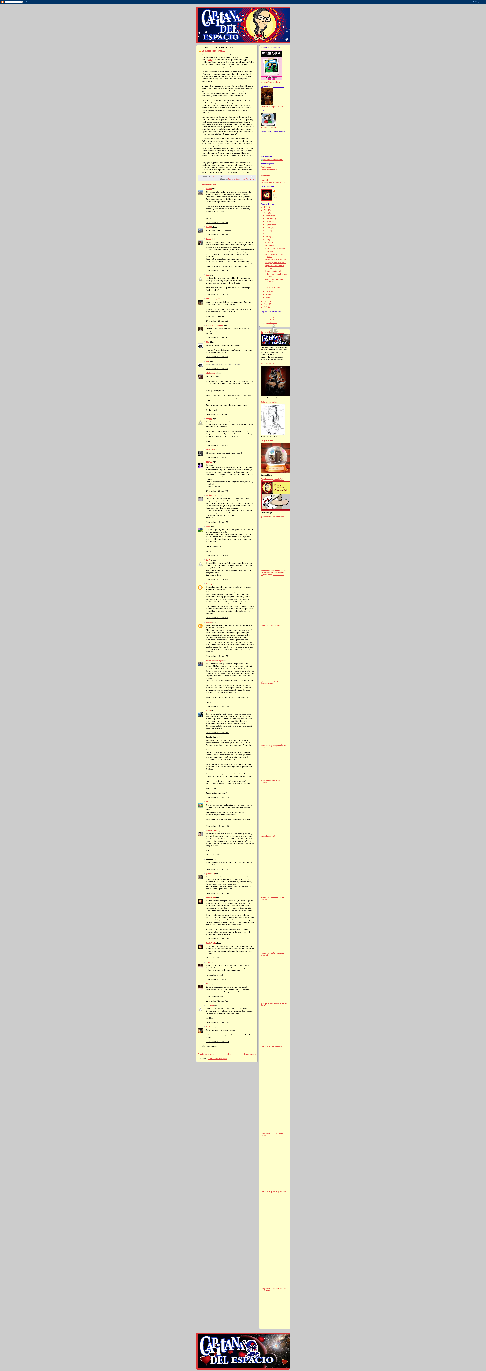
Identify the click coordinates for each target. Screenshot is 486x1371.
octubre (269, 222)
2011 (266, 210)
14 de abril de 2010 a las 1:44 (217, 294)
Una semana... (270, 245)
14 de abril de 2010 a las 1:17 (217, 223)
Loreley (209, 584)
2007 (266, 307)
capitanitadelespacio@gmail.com (273, 182)
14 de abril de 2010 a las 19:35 (217, 958)
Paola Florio (211, 898)
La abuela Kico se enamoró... (276, 248)
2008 (266, 304)
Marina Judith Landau (214, 325)
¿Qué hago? (269, 251)
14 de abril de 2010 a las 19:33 (217, 939)
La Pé (208, 560)
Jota (207, 275)
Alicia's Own (211, 373)
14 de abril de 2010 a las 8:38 (217, 457)
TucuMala (210, 1005)
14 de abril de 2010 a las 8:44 (217, 491)
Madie (208, 711)
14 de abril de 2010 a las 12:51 (217, 855)
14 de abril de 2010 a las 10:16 (217, 706)
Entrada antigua (250, 1054)
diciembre (269, 216)
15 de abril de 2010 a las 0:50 (217, 979)
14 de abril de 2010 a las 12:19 (217, 826)
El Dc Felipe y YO (213, 299)
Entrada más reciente (206, 1054)
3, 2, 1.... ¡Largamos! (273, 287)
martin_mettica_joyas (214, 661)
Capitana (231, 179)
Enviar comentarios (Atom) (218, 1059)
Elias (208, 802)
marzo (268, 291)
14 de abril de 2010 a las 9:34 (217, 555)
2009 (266, 301)
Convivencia (240, 179)
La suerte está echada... (274, 271)
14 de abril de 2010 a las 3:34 (217, 357)
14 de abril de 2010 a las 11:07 (217, 733)
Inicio (229, 1054)
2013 (266, 207)
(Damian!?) (210, 874)
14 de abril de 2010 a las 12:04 (217, 797)
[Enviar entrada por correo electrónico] (251, 176)
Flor (207, 342)
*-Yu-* (208, 962)
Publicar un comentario (208, 1046)
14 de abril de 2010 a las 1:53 (217, 321)
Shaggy (209, 419)
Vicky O (209, 462)
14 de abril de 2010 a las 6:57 (217, 445)
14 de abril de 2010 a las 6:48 (217, 414)
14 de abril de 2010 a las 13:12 (217, 869)
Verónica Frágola (212, 495)
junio (268, 234)
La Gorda (209, 1027)
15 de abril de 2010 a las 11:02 (217, 1023)
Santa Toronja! (212, 831)
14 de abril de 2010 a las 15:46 (217, 893)
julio (267, 231)
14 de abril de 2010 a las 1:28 (217, 271)
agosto (268, 228)
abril (267, 240)
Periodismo (250, 179)
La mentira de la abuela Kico (275, 260)
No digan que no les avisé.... (275, 263)
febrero (268, 294)
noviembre (270, 219)
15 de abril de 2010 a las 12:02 (217, 1042)
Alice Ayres (210, 450)
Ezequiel (209, 239)
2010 (266, 213)
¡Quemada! (269, 242)
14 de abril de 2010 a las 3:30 (217, 338)
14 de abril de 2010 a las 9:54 (217, 618)
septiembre (270, 225)
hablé (210, 60)
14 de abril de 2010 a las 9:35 (217, 580)
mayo (268, 237)
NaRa (208, 526)
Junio (267, 284)
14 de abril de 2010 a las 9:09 (217, 522)
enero (268, 297)
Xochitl (209, 189)
